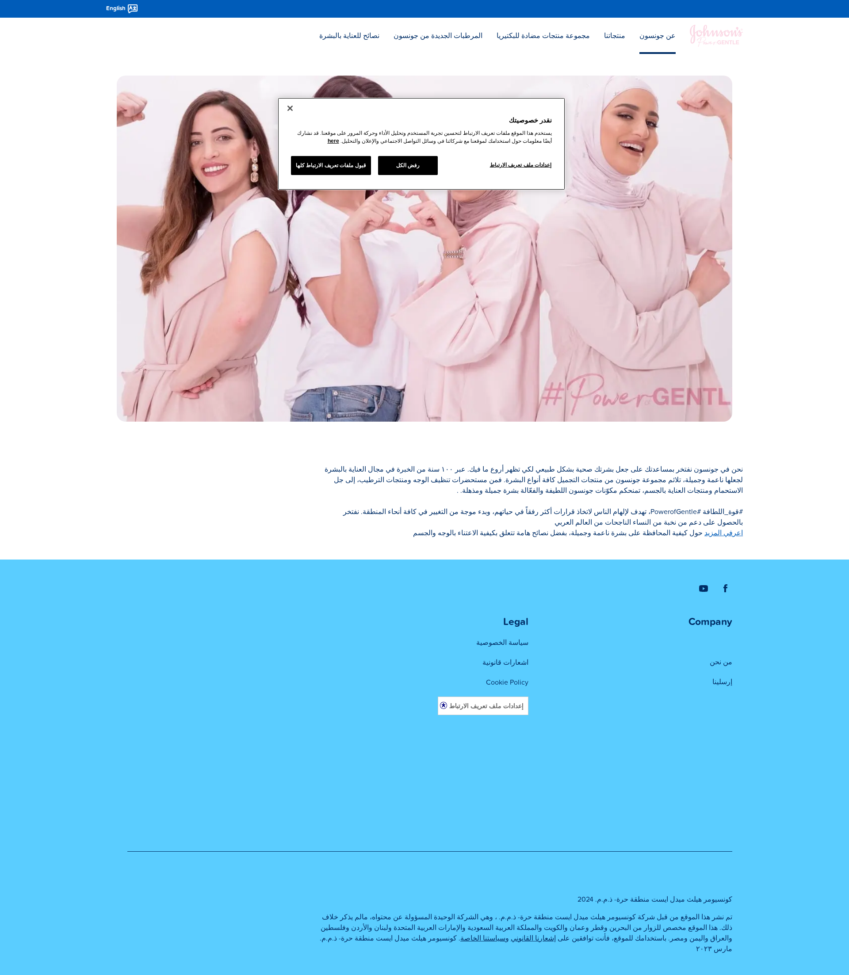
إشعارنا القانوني (533, 938)
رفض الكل (408, 165)
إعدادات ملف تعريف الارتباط (486, 705)
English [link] (116, 8)
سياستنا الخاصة (482, 938)
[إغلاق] (290, 108)
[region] (421, 144)
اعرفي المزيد (723, 533)
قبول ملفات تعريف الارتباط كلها (331, 165)
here (333, 141)
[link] (725, 588)
